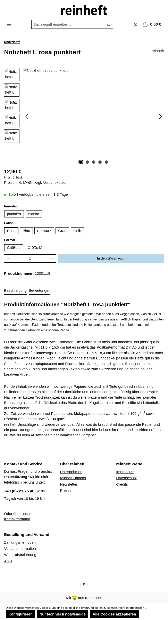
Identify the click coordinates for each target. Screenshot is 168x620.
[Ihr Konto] (135, 24)
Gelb (77, 231)
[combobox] (67, 24)
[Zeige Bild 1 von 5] (81, 162)
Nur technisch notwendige (63, 614)
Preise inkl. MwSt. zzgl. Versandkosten (35, 183)
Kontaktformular (17, 519)
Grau (62, 231)
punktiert (14, 214)
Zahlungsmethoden (20, 542)
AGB (8, 561)
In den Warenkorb (111, 258)
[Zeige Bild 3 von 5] (93, 162)
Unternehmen (71, 472)
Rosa (11, 231)
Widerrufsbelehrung (20, 555)
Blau (26, 231)
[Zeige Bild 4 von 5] (100, 162)
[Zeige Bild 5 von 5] (106, 162)
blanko (33, 214)
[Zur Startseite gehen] (84, 10)
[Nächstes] (161, 116)
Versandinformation (20, 549)
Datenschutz (126, 478)
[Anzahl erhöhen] (52, 258)
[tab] (15, 291)
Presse (66, 490)
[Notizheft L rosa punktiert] (94, 112)
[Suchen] (108, 24)
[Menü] (9, 24)
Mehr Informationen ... (133, 607)
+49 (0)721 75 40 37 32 (24, 491)
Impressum (125, 472)
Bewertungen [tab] (39, 290)
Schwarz (44, 231)
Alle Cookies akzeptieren (114, 614)
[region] (84, 116)
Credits (122, 484)
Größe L (13, 248)
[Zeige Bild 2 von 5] (87, 162)
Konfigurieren (20, 614)
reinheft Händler (73, 478)
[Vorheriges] (27, 116)
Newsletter (68, 484)
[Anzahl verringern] (8, 258)
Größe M (35, 248)
